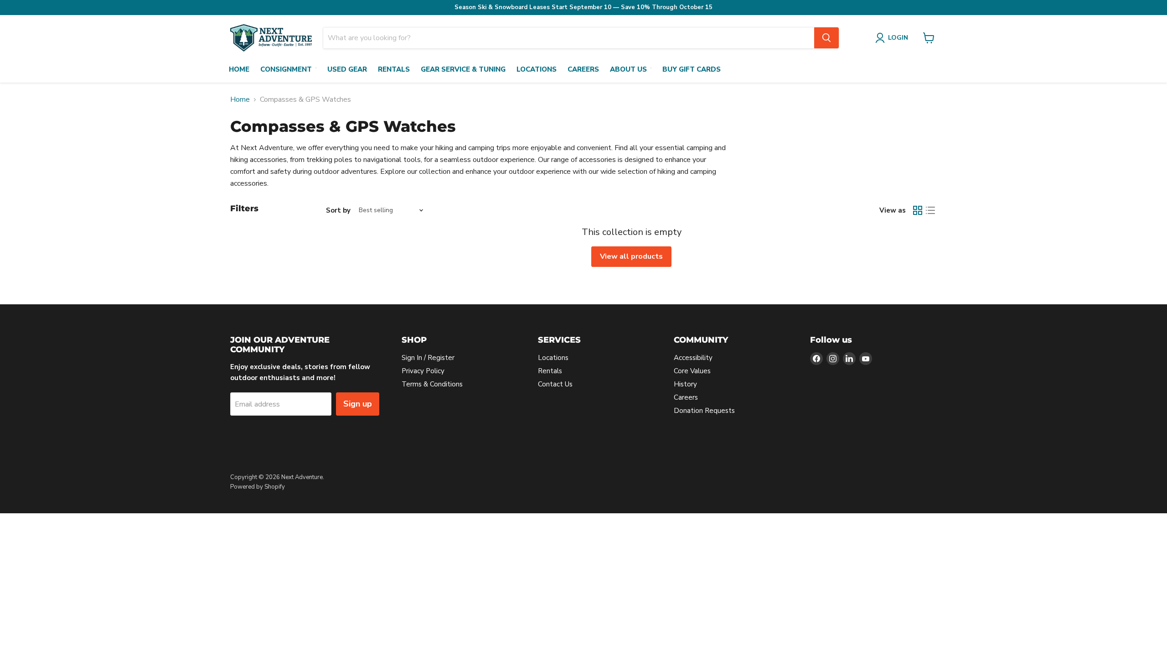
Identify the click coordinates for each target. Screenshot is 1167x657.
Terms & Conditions (432, 384)
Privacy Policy (423, 370)
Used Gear (347, 69)
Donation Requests (704, 410)
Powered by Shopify (257, 487)
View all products (631, 256)
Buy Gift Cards (691, 69)
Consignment (286, 69)
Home (239, 69)
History (685, 384)
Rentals (394, 69)
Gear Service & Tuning (463, 69)
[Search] (826, 37)
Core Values (692, 370)
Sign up (357, 403)
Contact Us (555, 384)
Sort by (338, 210)
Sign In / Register (428, 357)
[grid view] (917, 210)
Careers (583, 69)
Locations (536, 69)
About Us (628, 69)
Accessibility (693, 357)
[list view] (930, 210)
